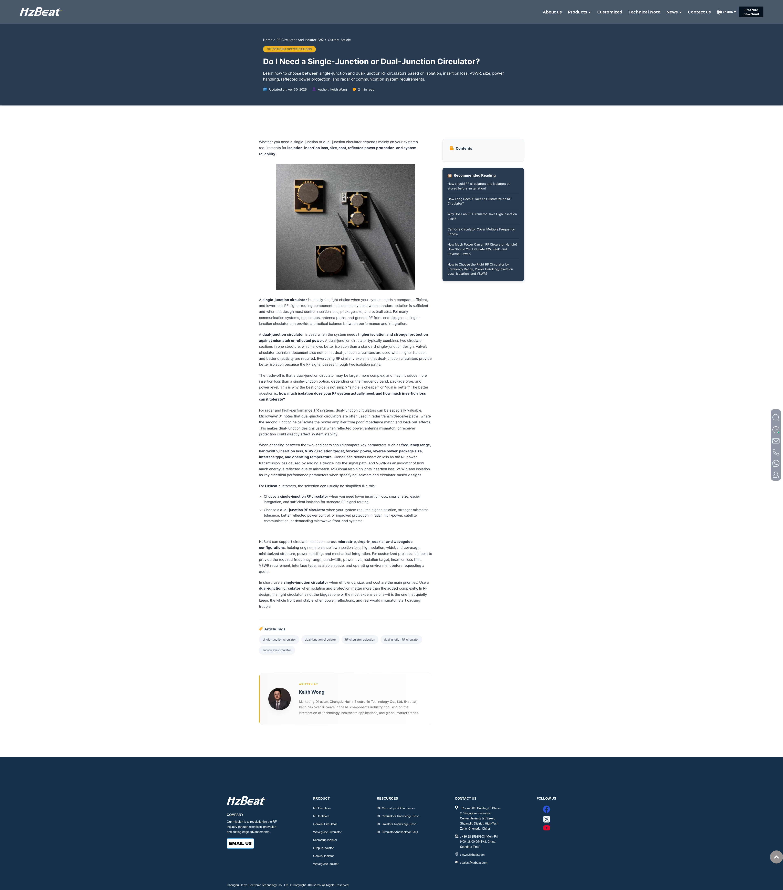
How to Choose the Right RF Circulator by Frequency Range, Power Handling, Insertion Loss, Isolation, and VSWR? (480, 269)
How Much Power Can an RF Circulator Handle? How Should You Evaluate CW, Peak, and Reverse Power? (483, 249)
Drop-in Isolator (323, 848)
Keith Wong (338, 89)
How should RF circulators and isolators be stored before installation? (479, 186)
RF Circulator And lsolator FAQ (397, 832)
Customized (609, 12)
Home (267, 40)
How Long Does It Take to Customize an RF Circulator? (479, 201)
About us (552, 12)
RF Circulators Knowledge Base (398, 816)
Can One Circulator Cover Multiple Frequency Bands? (481, 231)
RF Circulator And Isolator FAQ (300, 40)
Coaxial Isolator (323, 856)
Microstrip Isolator (325, 840)
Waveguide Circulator (327, 832)
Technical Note (644, 12)
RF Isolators (321, 816)
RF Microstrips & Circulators (396, 808)
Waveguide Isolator (325, 864)
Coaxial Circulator (325, 824)
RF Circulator (322, 808)
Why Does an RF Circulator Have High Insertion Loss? (482, 216)
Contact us (699, 12)
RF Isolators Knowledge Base (396, 824)
